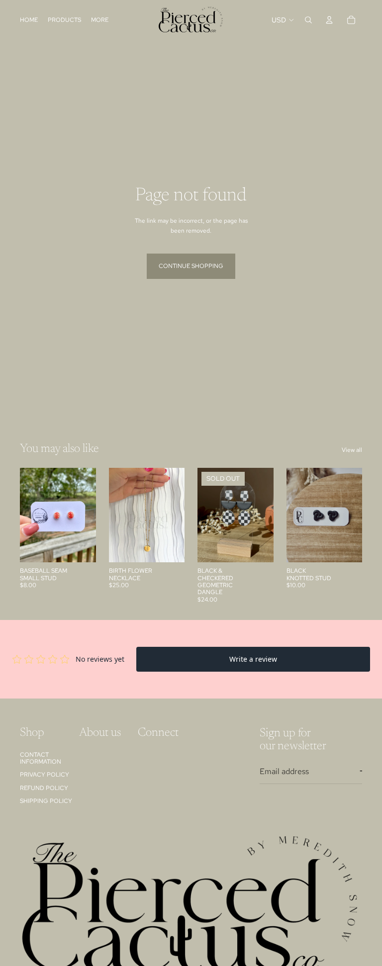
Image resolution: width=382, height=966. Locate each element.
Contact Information (40, 757)
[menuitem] (99, 19)
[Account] (329, 20)
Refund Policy (44, 787)
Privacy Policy (44, 775)
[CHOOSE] (169, 547)
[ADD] (81, 547)
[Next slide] (174, 515)
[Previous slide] (120, 515)
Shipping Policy (46, 801)
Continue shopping (191, 266)
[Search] (308, 20)
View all (352, 450)
